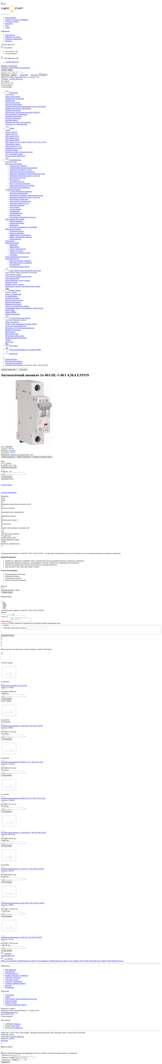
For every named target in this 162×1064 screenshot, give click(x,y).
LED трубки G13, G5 (13, 146)
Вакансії (8, 41)
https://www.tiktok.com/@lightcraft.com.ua (108, 961)
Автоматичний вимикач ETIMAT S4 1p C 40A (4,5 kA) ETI (23, 798)
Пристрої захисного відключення (22, 172)
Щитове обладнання (13, 229)
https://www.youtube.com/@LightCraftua (78, 961)
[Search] (4, 14)
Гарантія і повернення (13, 39)
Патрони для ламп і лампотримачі (18, 122)
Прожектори (10, 100)
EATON (12, 451)
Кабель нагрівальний (13, 294)
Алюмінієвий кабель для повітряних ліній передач (24, 308)
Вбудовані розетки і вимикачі (21, 263)
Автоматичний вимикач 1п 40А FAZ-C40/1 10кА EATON (22, 903)
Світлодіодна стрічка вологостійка (18, 276)
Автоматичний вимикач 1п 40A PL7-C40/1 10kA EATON (22, 869)
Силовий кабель (11, 296)
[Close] (2, 2)
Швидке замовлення (22, 68)
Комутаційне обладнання (14, 219)
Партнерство (10, 35)
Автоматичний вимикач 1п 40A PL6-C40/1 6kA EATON (22, 726)
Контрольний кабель (13, 302)
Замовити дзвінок (7, 68)
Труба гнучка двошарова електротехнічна (21, 324)
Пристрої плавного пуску (19, 203)
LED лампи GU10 (12, 138)
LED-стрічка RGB (12, 278)
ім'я (3, 617)
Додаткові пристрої (17, 182)
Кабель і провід (11, 1003)
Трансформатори (16, 213)
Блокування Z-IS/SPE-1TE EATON (14, 686)
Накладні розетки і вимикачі (20, 261)
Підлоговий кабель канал (14, 336)
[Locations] (6, 14)
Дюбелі (8, 340)
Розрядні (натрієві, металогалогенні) (19, 152)
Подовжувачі (15, 265)
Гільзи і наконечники (18, 249)
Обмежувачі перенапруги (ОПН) (22, 185)
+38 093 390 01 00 (12, 62)
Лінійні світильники (13, 110)
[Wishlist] (2, 684)
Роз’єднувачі (14, 207)
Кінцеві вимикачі (16, 221)
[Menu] (2, 14)
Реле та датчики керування (20, 184)
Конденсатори (15, 215)
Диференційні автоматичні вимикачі (23, 168)
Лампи (7, 997)
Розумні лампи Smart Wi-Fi (15, 156)
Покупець (5, 1060)
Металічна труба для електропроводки (19, 328)
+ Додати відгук (7, 592)
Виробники (9, 987)
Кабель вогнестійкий (13, 304)
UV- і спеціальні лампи (14, 154)
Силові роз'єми (15, 209)
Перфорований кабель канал (16, 338)
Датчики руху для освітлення (16, 124)
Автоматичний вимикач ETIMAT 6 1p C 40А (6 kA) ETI (22, 762)
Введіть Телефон (8, 1057)
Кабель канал (10, 332)
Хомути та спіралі (16, 251)
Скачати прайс (6, 485)
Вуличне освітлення (12, 118)
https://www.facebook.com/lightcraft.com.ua (16, 961)
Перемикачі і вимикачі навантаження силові (26, 195)
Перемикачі (14, 225)
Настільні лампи (11, 120)
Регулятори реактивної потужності (23, 217)
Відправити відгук (8, 635)
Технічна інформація (8, 492)
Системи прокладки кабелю (15, 1005)
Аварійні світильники (13, 116)
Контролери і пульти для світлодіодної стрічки (22, 286)
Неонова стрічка (11, 282)
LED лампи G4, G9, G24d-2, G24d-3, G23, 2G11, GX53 (25, 142)
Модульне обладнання (13, 164)
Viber (13, 1026)
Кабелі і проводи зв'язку (14, 300)
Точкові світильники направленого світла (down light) (25, 106)
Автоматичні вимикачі (18, 166)
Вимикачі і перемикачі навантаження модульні (27, 174)
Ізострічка (13, 255)
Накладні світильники (13, 104)
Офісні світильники (12, 97)
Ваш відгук (6, 621)
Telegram (17, 1024)
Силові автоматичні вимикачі (21, 191)
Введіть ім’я (6, 1055)
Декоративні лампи (12, 144)
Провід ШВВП (11, 312)
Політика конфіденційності (15, 983)
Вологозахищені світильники (16, 114)
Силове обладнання (12, 189)
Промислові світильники (14, 99)
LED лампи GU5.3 (12, 136)
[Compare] (4, 684)
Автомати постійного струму (21, 170)
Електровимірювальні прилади (17, 257)
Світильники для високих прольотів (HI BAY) (22, 112)
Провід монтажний (12, 314)
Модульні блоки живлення (20, 187)
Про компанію (10, 18)
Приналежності (15, 239)
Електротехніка (11, 359)
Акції (7, 27)
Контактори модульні (18, 178)
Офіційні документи (13, 37)
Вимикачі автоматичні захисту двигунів (25, 176)
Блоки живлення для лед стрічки (17, 280)
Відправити (5, 1062)
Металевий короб (11, 334)
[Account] (8, 14)
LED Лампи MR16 (12, 140)
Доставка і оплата (12, 22)
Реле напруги (15, 180)
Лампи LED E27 (11, 132)
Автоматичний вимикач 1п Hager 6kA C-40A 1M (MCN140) (23, 832)
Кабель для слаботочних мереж (17, 306)
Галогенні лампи (11, 150)
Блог (7, 25)
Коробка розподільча (13, 330)
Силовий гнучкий (12, 298)
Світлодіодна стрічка (13, 274)
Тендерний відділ (11, 973)
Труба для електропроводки (15, 326)
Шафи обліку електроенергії (20, 235)
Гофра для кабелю (12, 322)
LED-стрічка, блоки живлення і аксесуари (21, 999)
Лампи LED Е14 (11, 134)
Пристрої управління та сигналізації (23, 227)
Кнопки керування (17, 223)
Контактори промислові (19, 199)
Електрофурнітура (12, 259)
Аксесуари (9, 342)
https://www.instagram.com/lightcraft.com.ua (48, 961)
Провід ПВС (10, 310)
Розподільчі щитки (17, 231)
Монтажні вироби (12, 243)
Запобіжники (15, 211)
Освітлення (9, 995)
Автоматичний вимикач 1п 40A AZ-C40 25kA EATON (21, 937)
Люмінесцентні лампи (13, 148)
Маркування (14, 247)
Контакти (8, 23)
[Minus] (2, 696)
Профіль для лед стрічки (14, 284)
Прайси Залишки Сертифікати (16, 20)
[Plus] (25, 696)
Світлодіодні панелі (12, 102)
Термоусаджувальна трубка (20, 253)
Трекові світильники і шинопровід (18, 108)
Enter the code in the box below (14, 628)
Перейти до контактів (9, 66)
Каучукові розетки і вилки (19, 267)
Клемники (14, 245)
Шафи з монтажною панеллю (21, 237)
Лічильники (9, 241)
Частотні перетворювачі (19, 193)
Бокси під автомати (17, 233)
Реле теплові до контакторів (20, 201)
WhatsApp (18, 1028)
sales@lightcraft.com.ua (9, 1012)
